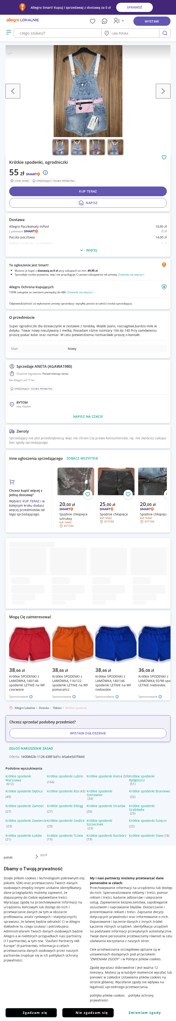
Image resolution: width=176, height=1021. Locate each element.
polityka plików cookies (107, 995)
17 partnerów (15, 941)
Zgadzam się (35, 1012)
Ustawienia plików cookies (141, 977)
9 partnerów (27, 945)
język (43, 855)
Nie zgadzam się (92, 1012)
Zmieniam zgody (145, 1012)
